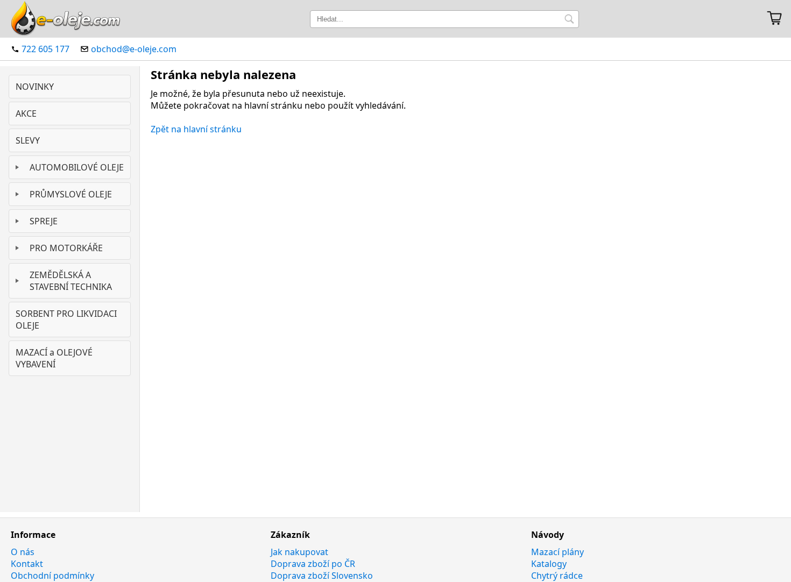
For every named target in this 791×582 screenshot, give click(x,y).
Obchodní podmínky (52, 575)
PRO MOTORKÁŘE (66, 248)
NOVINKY (35, 87)
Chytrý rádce (557, 575)
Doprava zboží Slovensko (322, 575)
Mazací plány (557, 552)
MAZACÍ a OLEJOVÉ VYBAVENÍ (54, 358)
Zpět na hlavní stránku (196, 129)
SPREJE (44, 221)
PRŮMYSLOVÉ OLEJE (71, 194)
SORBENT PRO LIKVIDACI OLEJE (66, 319)
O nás (22, 552)
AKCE (26, 113)
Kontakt (27, 564)
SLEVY (28, 140)
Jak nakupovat (299, 552)
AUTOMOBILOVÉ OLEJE (77, 167)
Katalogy (549, 564)
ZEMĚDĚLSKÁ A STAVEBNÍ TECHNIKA (71, 281)
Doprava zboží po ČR (313, 564)
